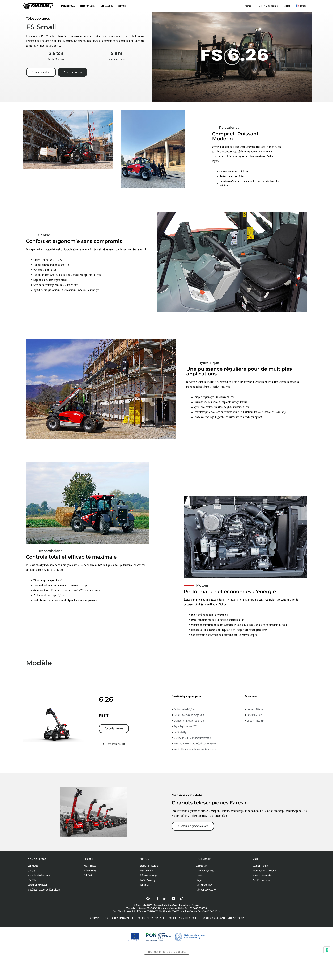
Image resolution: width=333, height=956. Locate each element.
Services (122, 5)
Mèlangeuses (68, 5)
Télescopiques (87, 5)
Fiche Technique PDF (116, 744)
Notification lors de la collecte (166, 951)
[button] (232, 56)
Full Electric (106, 5)
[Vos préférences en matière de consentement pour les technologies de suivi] (327, 950)
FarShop (287, 5)
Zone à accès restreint (268, 5)
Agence (248, 5)
